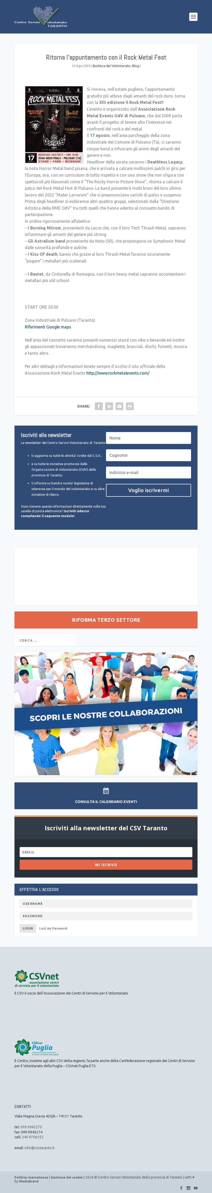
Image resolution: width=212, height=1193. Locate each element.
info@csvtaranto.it (40, 1148)
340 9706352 (32, 1137)
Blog (135, 66)
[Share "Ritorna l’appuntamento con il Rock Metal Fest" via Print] (130, 406)
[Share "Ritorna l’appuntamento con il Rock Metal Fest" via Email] (119, 406)
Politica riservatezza (31, 1177)
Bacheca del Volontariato (112, 66)
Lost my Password (53, 928)
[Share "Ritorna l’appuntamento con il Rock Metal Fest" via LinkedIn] (109, 406)
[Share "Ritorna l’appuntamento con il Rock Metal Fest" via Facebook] (99, 406)
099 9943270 (31, 1127)
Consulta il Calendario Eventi (106, 802)
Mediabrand (29, 1181)
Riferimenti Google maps (48, 327)
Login (28, 928)
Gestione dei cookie (67, 1177)
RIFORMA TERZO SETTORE (106, 620)
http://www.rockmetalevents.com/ (117, 373)
